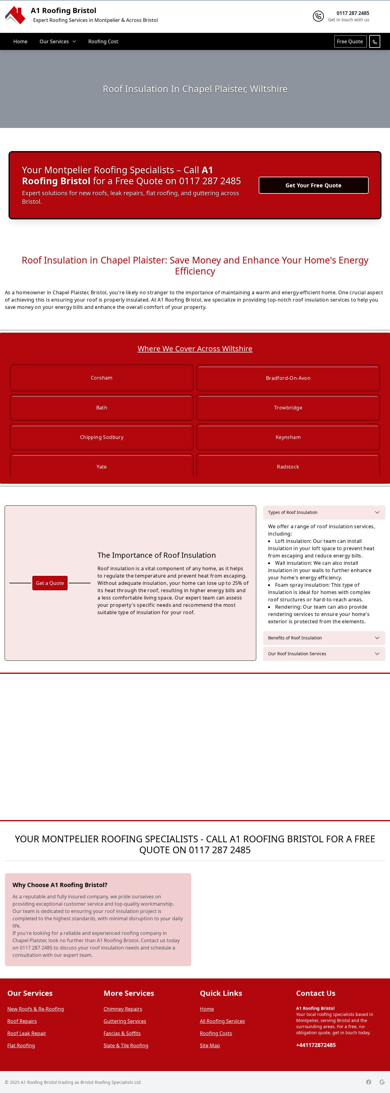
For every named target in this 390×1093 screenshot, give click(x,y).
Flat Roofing (21, 1045)
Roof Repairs (22, 1021)
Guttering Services (125, 1021)
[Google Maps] (382, 1082)
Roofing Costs (216, 1033)
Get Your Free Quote (313, 185)
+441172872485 (316, 1045)
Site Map (210, 1045)
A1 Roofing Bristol (63, 10)
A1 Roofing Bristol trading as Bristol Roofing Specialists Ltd (81, 1082)
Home (20, 41)
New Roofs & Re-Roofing (35, 1009)
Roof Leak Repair (26, 1033)
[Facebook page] (369, 1082)
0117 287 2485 (220, 850)
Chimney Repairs (123, 1009)
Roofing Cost (103, 41)
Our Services (54, 41)
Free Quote (350, 41)
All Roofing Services (222, 1021)
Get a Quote (50, 583)
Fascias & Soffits (122, 1033)
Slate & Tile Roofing (126, 1045)
